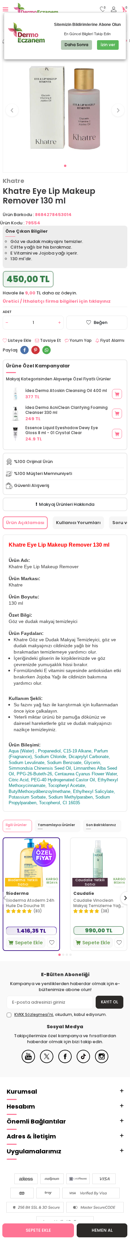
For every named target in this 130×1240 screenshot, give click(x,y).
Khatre (13, 181)
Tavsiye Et (50, 340)
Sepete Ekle (38, 1230)
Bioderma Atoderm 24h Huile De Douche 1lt (30, 903)
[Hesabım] (113, 9)
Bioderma (17, 893)
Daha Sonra (76, 44)
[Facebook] (65, 1061)
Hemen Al (102, 1230)
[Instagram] (101, 1061)
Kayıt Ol (109, 1002)
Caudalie (83, 893)
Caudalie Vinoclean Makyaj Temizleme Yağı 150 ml (97, 903)
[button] (65, 166)
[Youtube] (28, 1061)
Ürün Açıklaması (25, 522)
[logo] (36, 9)
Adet (7, 312)
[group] (65, 106)
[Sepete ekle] (117, 394)
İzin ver (108, 44)
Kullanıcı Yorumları (78, 522)
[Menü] (5, 9)
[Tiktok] (83, 1061)
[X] (46, 1061)
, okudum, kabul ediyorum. (60, 1014)
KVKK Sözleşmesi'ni (33, 1014)
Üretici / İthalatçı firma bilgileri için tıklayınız (57, 301)
